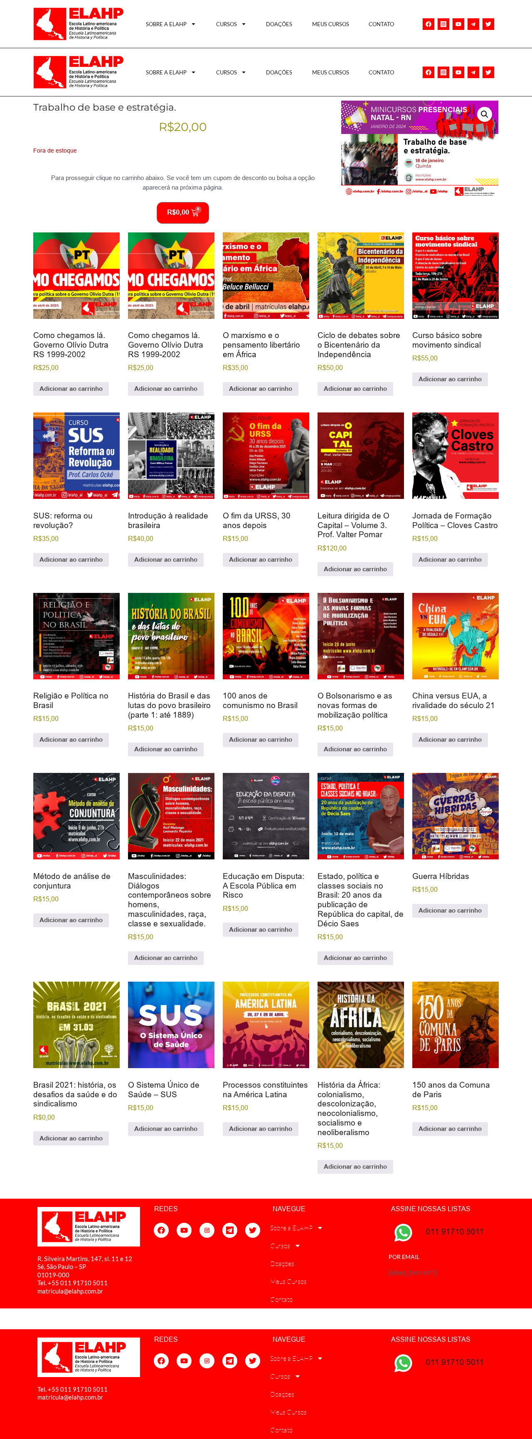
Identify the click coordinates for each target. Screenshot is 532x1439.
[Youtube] (458, 24)
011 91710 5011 (455, 1231)
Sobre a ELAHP (166, 24)
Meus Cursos (330, 24)
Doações (279, 24)
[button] (484, 114)
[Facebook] (428, 24)
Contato (381, 24)
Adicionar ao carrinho (71, 389)
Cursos (226, 24)
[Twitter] (488, 24)
